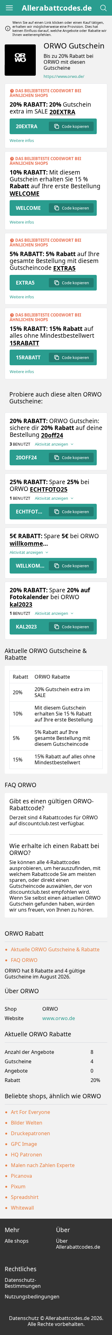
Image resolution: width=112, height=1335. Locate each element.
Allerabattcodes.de (57, 7)
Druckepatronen (30, 1133)
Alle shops (17, 1240)
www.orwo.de (58, 1018)
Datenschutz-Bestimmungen (23, 1283)
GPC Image (24, 1143)
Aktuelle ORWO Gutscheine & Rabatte (55, 949)
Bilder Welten (26, 1122)
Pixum (18, 1186)
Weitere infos (22, 140)
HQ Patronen (26, 1154)
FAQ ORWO (24, 960)
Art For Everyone (30, 1112)
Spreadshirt (25, 1197)
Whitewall (22, 1207)
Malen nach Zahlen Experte (43, 1165)
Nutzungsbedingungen (32, 1296)
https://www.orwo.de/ (64, 76)
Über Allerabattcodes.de (78, 1243)
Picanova (21, 1175)
